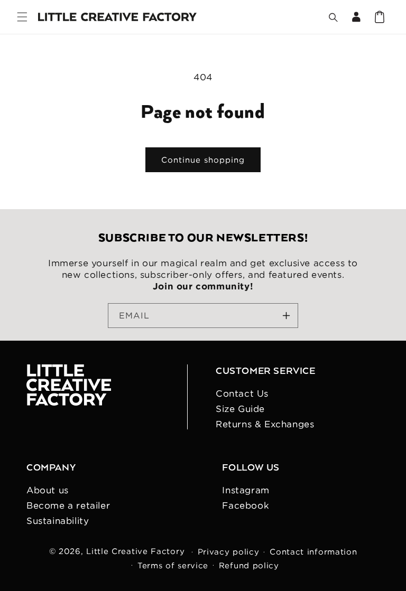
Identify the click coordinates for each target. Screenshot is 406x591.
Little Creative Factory (135, 551)
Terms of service (172, 565)
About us (47, 490)
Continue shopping (203, 159)
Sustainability (57, 521)
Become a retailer (68, 505)
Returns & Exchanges (265, 424)
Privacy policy (229, 551)
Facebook (245, 505)
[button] (22, 17)
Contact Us (242, 393)
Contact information (313, 551)
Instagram (245, 490)
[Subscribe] (286, 315)
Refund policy (249, 565)
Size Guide (240, 409)
